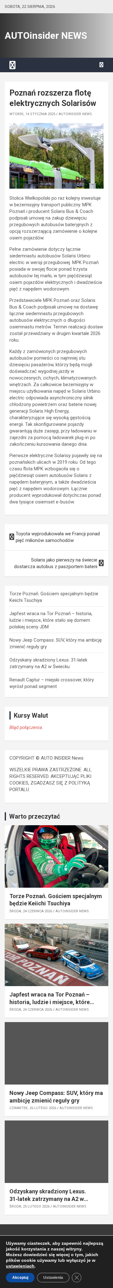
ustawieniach (20, 1265)
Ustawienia (53, 1277)
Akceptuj (20, 1277)
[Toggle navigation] (12, 65)
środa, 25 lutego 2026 (29, 1206)
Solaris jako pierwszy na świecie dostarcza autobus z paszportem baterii (55, 563)
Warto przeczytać (34, 816)
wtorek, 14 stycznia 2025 (32, 114)
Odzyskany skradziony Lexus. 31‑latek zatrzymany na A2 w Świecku (47, 1198)
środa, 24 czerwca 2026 (30, 911)
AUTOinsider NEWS (46, 35)
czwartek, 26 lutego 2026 (32, 1108)
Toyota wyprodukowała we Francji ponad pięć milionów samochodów (58, 537)
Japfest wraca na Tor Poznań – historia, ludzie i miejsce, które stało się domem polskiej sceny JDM (50, 620)
